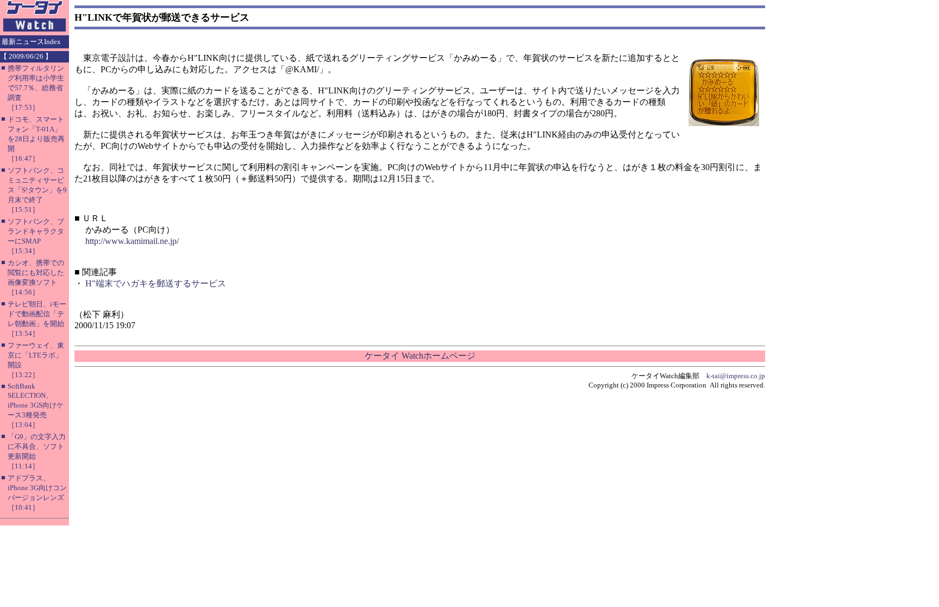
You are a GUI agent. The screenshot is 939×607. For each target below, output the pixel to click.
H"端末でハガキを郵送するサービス (155, 283)
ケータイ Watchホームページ (420, 355)
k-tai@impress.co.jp (735, 376)
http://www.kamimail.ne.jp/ (132, 241)
